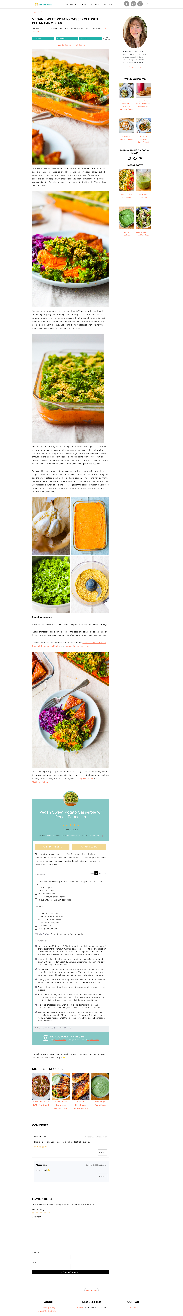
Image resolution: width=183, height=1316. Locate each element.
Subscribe (107, 4)
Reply (102, 1152)
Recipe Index (71, 4)
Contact (95, 4)
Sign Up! (81, 1307)
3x (104, 873)
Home (34, 12)
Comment (37, 1217)
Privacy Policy (48, 1307)
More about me (135, 67)
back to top (91, 1290)
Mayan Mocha (53, 646)
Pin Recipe (90, 847)
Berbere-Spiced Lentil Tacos (78, 646)
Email (35, 1262)
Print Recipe (79, 45)
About (84, 4)
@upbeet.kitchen (40, 782)
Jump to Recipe (63, 45)
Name (35, 1253)
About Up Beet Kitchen (49, 1311)
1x (96, 873)
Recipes (41, 12)
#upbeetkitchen (86, 778)
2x (100, 873)
